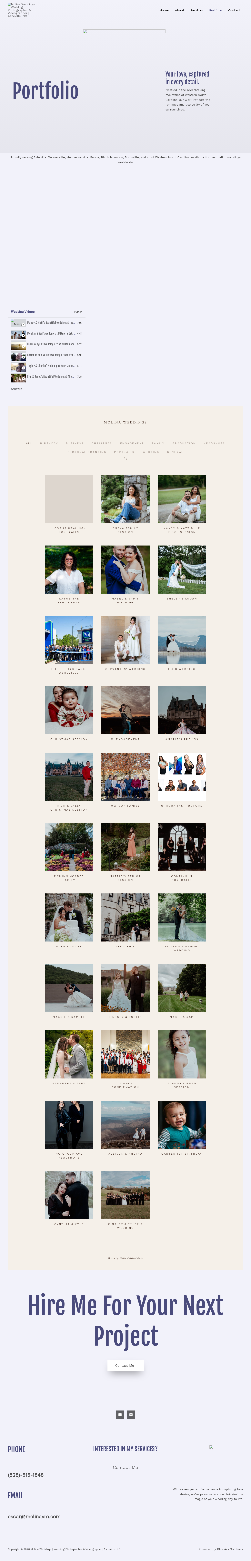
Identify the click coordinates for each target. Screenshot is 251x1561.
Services (196, 10)
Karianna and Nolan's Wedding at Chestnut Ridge (54, 355)
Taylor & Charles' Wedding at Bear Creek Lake (53, 366)
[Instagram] (131, 1414)
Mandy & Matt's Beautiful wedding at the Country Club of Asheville (64, 322)
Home (164, 10)
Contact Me (125, 1467)
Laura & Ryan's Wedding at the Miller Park (50, 344)
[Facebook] (120, 1414)
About (179, 10)
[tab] (46, 322)
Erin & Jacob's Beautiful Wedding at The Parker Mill (56, 376)
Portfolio (215, 10)
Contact (234, 10)
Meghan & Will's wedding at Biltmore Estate (51, 333)
